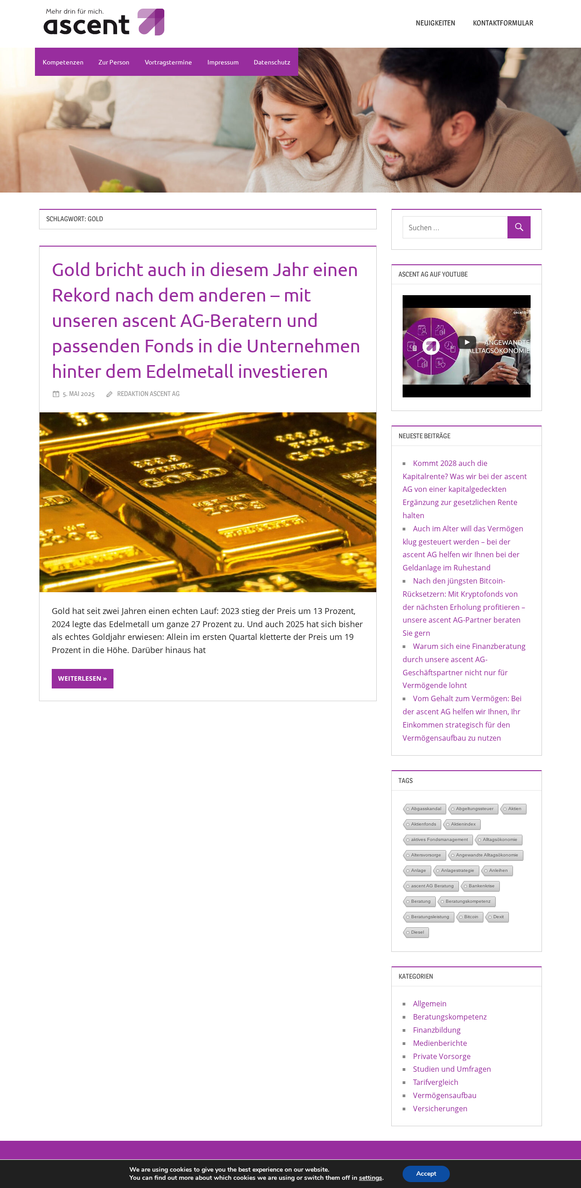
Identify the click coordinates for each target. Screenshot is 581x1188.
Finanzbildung (437, 1030)
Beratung (421, 901)
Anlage (418, 870)
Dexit (498, 916)
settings (370, 1178)
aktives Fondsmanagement (439, 839)
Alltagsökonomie (500, 839)
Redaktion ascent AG (148, 393)
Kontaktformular (503, 23)
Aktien (515, 808)
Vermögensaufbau (445, 1095)
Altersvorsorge (426, 854)
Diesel (417, 932)
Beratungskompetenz (468, 901)
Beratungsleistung (430, 916)
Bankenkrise (482, 885)
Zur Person (113, 62)
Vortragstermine (168, 62)
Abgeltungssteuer (474, 808)
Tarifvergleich (435, 1082)
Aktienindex (463, 824)
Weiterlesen (79, 678)
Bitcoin (471, 916)
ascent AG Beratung (432, 885)
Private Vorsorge (442, 1056)
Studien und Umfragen (452, 1069)
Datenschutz (272, 62)
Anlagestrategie (457, 870)
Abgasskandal (426, 808)
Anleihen (498, 870)
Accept (426, 1173)
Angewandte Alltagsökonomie (487, 854)
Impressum (223, 62)
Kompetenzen (63, 62)
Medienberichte (440, 1043)
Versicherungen (440, 1109)
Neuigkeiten (435, 23)
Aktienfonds (423, 824)
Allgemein (430, 1004)
